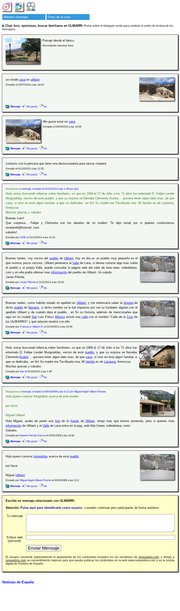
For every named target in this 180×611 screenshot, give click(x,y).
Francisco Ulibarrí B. (31, 326)
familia (90, 361)
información (59, 272)
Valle (75, 263)
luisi (22, 371)
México (60, 317)
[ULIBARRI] (6, 6)
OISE (23, 237)
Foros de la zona (59, 17)
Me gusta (31, 106)
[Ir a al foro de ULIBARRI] (31, 6)
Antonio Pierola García (32, 435)
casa (22, 79)
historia (128, 303)
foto (57, 421)
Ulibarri (68, 258)
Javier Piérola (27, 282)
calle (85, 317)
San (34, 317)
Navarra (33, 307)
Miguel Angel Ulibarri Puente (35, 480)
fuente (75, 421)
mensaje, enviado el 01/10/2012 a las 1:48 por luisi (49, 188)
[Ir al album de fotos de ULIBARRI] (18, 6)
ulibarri (35, 79)
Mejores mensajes (16, 17)
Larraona (110, 361)
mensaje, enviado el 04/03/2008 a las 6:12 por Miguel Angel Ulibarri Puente (63, 391)
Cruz (130, 317)
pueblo (53, 258)
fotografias (41, 456)
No (45, 106)
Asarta (23, 357)
